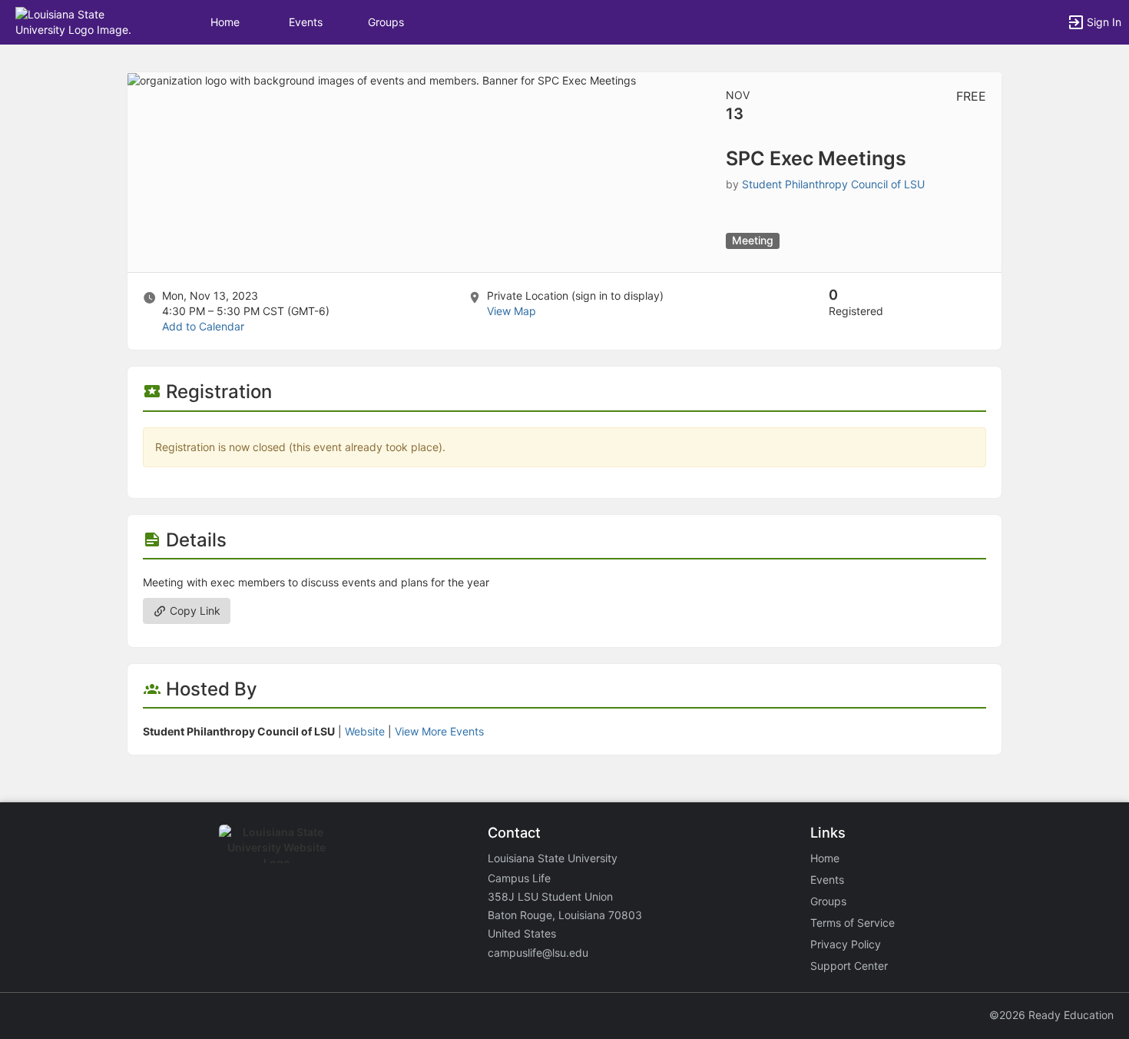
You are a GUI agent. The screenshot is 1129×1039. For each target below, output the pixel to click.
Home (824, 858)
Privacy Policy (845, 944)
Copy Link (193, 610)
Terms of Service (852, 922)
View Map (511, 310)
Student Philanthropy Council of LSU (833, 184)
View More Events (439, 731)
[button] (78, 21)
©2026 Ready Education (1051, 1014)
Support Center (849, 965)
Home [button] (225, 21)
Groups (386, 21)
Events (306, 21)
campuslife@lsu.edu (538, 952)
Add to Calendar (203, 326)
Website (365, 731)
